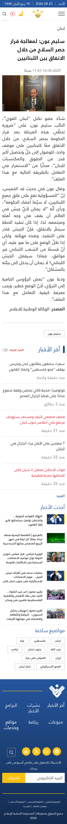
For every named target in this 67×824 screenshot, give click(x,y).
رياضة (33, 722)
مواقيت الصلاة (40, 806)
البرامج (11, 705)
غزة (22, 640)
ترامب (14, 649)
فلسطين (39, 640)
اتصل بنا (27, 806)
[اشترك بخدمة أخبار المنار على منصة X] (36, 751)
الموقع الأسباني (17, 802)
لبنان (61, 28)
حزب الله (56, 649)
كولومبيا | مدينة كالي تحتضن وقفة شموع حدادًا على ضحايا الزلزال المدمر (34, 393)
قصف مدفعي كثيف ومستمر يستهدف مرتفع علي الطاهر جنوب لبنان (35, 419)
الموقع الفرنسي (35, 802)
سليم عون (54, 333)
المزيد (60, 496)
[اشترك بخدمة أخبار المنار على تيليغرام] (57, 751)
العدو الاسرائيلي (50, 666)
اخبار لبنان (25, 666)
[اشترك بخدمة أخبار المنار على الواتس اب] (46, 751)
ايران (58, 658)
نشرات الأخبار (33, 708)
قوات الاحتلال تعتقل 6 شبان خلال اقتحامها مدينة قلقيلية (39, 472)
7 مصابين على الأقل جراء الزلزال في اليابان (38, 446)
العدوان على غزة (36, 658)
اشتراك (14, 777)
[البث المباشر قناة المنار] (26, 751)
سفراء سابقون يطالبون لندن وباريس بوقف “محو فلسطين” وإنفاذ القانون (37, 366)
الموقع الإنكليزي (52, 802)
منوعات (56, 722)
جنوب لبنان (34, 649)
